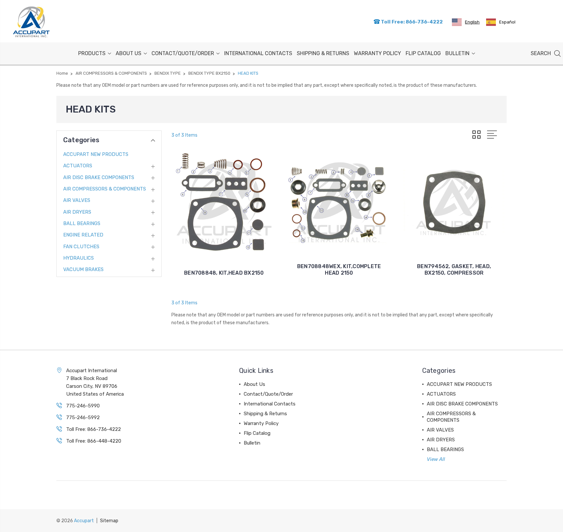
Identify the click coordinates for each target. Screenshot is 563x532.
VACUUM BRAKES (83, 269)
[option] (501, 22)
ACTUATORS (77, 166)
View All (436, 459)
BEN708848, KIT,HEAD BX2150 (224, 273)
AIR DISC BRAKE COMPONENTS (98, 177)
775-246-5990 (83, 406)
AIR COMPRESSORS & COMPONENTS (104, 189)
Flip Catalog (423, 53)
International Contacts (258, 53)
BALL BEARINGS (81, 223)
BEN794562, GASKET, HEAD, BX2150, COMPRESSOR (454, 269)
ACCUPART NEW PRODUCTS (95, 154)
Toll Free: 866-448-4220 (93, 441)
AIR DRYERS (77, 212)
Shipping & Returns (323, 53)
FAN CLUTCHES (81, 247)
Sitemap (109, 521)
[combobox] (466, 22)
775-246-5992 (83, 417)
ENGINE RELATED (83, 235)
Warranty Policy (377, 53)
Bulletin (457, 53)
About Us (128, 53)
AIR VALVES (76, 200)
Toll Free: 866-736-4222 (411, 22)
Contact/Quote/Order (183, 53)
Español (507, 22)
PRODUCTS (92, 53)
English (472, 22)
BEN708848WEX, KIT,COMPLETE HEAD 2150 (339, 269)
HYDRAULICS (78, 258)
